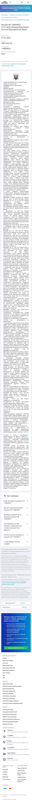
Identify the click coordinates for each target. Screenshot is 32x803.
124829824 (24, 607)
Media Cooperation (8, 665)
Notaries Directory (8, 724)
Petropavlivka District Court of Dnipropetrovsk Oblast (15, 20)
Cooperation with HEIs (9, 668)
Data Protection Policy (21, 774)
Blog (4, 675)
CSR (4, 677)
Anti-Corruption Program (21, 780)
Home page (4, 15)
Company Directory (8, 709)
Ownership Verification (9, 691)
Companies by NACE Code (10, 712)
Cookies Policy (21, 777)
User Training (6, 672)
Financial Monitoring (8, 688)
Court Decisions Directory (10, 714)
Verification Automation (9, 696)
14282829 (26, 432)
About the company (8, 660)
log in (21, 2)
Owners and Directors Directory (11, 719)
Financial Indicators (8, 693)
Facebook (5, 769)
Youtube (5, 774)
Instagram (5, 777)
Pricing (4, 658)
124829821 (22, 603)
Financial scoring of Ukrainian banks (13, 703)
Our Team (5, 663)
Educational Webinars (9, 670)
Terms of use (21, 770)
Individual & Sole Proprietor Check (12, 686)
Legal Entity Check (8, 684)
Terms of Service (22, 768)
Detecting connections (9, 698)
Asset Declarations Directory (10, 721)
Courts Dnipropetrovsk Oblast (9, 17)
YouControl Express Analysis (10, 701)
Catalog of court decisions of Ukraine (19, 15)
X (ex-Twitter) (6, 779)
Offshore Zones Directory (9, 716)
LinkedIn (5, 772)
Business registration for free (16, 648)
